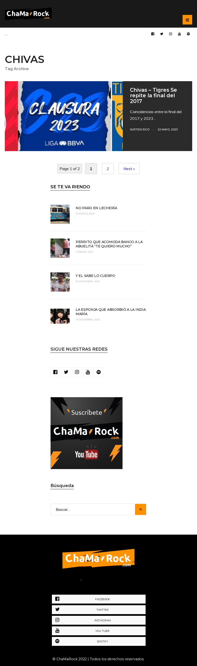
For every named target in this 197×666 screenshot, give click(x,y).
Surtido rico (139, 129)
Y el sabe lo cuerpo (95, 276)
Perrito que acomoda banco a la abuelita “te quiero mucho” (109, 244)
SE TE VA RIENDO (70, 186)
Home (70, 581)
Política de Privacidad (107, 581)
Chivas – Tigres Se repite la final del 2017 (153, 95)
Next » (129, 168)
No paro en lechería (96, 208)
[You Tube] (179, 33)
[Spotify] (188, 33)
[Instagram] (170, 33)
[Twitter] (162, 33)
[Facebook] (153, 33)
